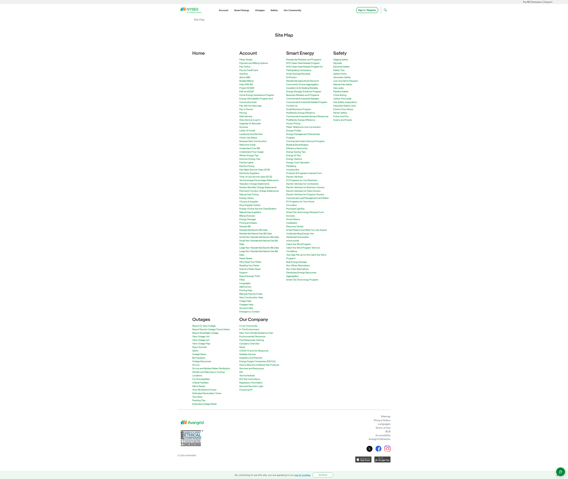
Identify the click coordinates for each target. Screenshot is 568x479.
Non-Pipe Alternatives (297, 268)
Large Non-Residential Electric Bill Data (259, 247)
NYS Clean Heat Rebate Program (303, 63)
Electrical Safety (341, 66)
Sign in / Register (367, 10)
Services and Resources (251, 368)
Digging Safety (340, 59)
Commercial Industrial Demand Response (307, 116)
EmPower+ (292, 77)
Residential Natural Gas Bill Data (255, 233)
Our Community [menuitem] (292, 10)
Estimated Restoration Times (206, 393)
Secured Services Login (251, 386)
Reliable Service (247, 354)
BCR (387, 431)
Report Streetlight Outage (205, 332)
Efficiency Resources (297, 148)
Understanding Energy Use (300, 233)
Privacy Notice (382, 420)
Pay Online (244, 66)
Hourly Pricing (293, 123)
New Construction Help (251, 297)
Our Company (253, 319)
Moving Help (245, 290)
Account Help (246, 308)
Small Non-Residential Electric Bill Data (259, 237)
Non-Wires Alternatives (298, 265)
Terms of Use (382, 427)
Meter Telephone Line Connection (303, 126)
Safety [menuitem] (274, 10)
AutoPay (243, 73)
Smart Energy (300, 53)
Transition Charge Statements (254, 183)
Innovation (291, 205)
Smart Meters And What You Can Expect (306, 229)
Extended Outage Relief (204, 403)
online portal (292, 240)
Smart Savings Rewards (298, 73)
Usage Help (245, 300)
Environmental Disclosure (252, 336)
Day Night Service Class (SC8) (254, 169)
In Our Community (248, 325)
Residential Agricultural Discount (302, 80)
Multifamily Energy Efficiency (300, 112)
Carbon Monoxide (342, 98)
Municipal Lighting (295, 208)
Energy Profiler (293, 130)
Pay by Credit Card (248, 70)
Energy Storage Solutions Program (303, 91)
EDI (241, 371)
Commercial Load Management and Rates (307, 197)
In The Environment (249, 329)
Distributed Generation (297, 237)
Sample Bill (245, 226)
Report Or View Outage (204, 325)
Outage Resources (201, 361)
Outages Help (246, 304)
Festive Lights (246, 162)
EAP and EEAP (246, 91)
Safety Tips (339, 70)
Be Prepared (198, 357)
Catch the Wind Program (298, 244)
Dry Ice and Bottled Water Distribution (211, 368)
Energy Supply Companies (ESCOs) (257, 361)
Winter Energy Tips (249, 155)
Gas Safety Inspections (345, 102)
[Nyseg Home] (192, 9)
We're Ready (198, 386)
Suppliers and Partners (250, 357)
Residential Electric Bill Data (253, 229)
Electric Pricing (246, 165)
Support (548, 2)
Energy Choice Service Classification (257, 208)
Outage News (199, 354)
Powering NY (246, 389)
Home (198, 53)
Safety (340, 53)
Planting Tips (198, 400)
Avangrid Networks (379, 439)
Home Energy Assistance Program (256, 94)
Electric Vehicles (294, 176)
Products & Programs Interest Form (304, 173)
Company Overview (249, 343)
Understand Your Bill (249, 148)
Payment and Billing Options (253, 63)
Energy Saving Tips (296, 151)
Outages (201, 319)
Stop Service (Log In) (249, 119)
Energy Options (294, 158)
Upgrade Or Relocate (250, 123)
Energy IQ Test (293, 155)
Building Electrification (297, 144)
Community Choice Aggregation (302, 84)
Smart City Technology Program (302, 279)
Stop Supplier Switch (249, 205)
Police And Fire (340, 116)
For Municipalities (201, 379)
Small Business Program (298, 109)
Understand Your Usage (251, 151)
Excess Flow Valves (343, 109)
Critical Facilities (200, 382)
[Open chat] (560, 471)
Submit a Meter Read (249, 268)
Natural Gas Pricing (249, 194)
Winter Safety (340, 112)
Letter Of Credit (247, 130)
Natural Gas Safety (342, 84)
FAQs (242, 279)
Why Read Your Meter (250, 261)
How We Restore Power (204, 389)
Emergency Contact (249, 311)
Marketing (291, 165)
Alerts (195, 350)
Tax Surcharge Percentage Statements (259, 180)
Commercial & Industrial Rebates (302, 98)
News (242, 347)
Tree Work (197, 396)
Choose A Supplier (248, 201)
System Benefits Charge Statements (258, 187)
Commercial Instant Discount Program (305, 141)
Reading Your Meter (249, 265)
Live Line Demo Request (345, 80)
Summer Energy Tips (249, 158)
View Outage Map (201, 343)
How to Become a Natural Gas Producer (259, 364)
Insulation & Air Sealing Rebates (302, 87)
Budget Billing (246, 80)
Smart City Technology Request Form (305, 212)
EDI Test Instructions (249, 379)
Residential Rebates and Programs (303, 59)
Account (248, 53)
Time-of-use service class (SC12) (255, 176)
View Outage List (200, 336)
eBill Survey (245, 286)
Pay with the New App (250, 105)
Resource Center (295, 226)
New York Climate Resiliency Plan (256, 332)
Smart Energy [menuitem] (241, 10)
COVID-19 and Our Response (253, 350)
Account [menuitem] (223, 10)
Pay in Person (246, 109)
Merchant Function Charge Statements (259, 190)
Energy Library (246, 197)
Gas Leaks (338, 87)
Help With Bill (246, 84)
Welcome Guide (247, 144)
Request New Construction (253, 141)
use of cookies (302, 475)
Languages (245, 283)
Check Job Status (248, 137)
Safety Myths (340, 73)
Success (243, 126)
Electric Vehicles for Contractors (302, 183)
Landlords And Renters (251, 134)
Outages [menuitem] (260, 10)
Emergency (537, 2)
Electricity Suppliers (249, 173)
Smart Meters (293, 219)
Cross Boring (339, 94)
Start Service (245, 116)
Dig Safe (337, 63)
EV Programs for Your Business (301, 180)
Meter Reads (245, 59)
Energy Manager (247, 219)
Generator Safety (342, 77)
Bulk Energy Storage (296, 261)
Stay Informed (199, 347)
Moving (243, 112)
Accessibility (382, 435)
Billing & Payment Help (250, 293)
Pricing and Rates (248, 222)
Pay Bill (526, 2)
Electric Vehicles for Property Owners (305, 194)
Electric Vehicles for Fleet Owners (303, 190)
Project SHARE (246, 87)
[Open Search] (384, 10)
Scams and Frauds (342, 119)
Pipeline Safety (341, 91)
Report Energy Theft (249, 276)
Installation (291, 222)
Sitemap (385, 416)
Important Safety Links (344, 105)
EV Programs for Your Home (300, 201)
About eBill (244, 77)
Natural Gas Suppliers (250, 212)
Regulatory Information (251, 382)
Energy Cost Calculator (298, 162)
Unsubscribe (292, 169)
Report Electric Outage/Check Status (211, 329)
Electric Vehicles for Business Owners (305, 187)
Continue (322, 475)
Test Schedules (247, 375)
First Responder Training (251, 339)
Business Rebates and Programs (302, 94)
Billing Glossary (247, 215)
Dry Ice (195, 364)
